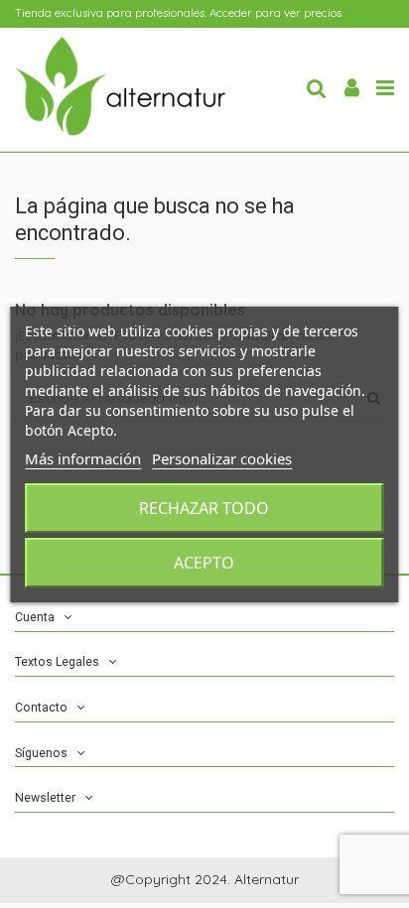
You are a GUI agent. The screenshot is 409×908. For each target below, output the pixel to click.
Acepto (204, 563)
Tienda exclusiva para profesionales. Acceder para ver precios (178, 13)
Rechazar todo (204, 508)
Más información (83, 458)
